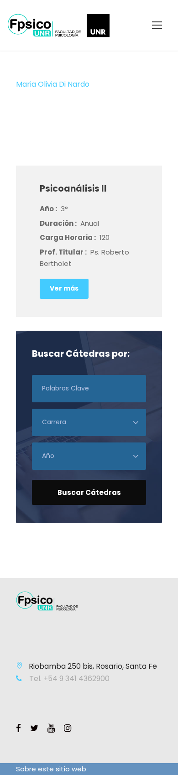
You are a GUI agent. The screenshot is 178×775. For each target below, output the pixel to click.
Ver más (64, 288)
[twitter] (34, 728)
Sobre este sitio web (51, 769)
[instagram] (67, 728)
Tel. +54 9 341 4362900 (68, 678)
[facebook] (18, 728)
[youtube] (51, 728)
